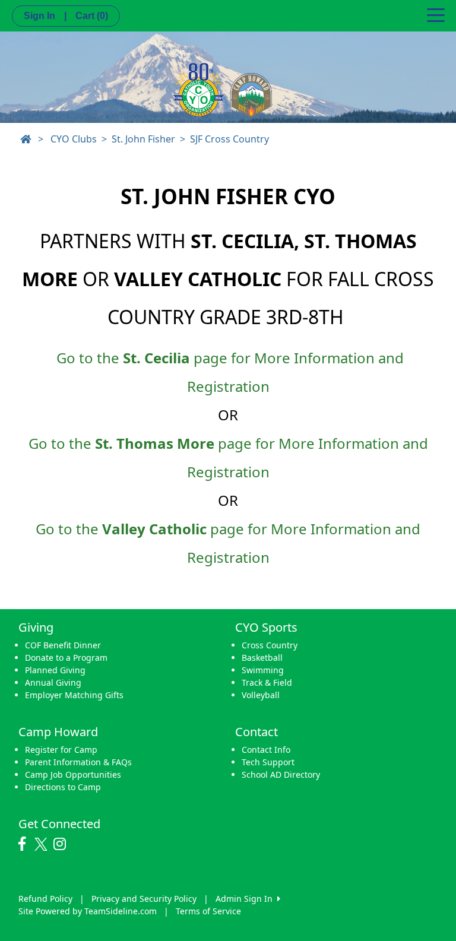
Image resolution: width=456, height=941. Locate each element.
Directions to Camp (63, 787)
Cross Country (269, 645)
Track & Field (267, 682)
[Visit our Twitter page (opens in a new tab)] (42, 844)
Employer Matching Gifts (74, 695)
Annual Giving (53, 682)
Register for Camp (61, 749)
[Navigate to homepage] (25, 138)
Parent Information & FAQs (78, 762)
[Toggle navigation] (436, 14)
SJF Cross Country (229, 138)
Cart (91, 16)
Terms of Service (208, 911)
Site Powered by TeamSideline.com (87, 911)
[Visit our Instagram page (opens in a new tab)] (62, 844)
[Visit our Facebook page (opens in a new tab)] (24, 844)
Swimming (263, 670)
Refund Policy (45, 898)
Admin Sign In (246, 898)
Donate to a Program (66, 657)
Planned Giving (55, 670)
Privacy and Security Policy (144, 898)
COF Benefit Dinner (63, 645)
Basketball (262, 657)
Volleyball (261, 695)
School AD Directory (281, 774)
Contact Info (266, 749)
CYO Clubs (73, 138)
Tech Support (268, 762)
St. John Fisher (143, 138)
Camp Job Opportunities (73, 774)
